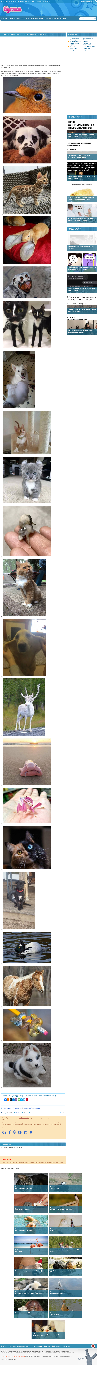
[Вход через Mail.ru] (26, 1133)
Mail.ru (44, 1)
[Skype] (21, 1099)
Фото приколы (74, 38)
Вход (2, 1)
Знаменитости (74, 43)
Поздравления (87, 50)
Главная (4, 18)
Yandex (48, 1)
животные (18, 1108)
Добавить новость (37, 18)
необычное (27, 1108)
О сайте (3, 1346)
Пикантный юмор (75, 41)
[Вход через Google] (20, 1133)
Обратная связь (90, 1)
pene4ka (17, 1112)
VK (32, 1)
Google (40, 1)
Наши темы (86, 48)
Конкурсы (73, 50)
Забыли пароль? (9, 1)
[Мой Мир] (13, 1099)
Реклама (83, 1)
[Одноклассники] (8, 1099)
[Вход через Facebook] (10, 1133)
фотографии (37, 1108)
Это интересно (74, 40)
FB (34, 1)
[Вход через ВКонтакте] (5, 1133)
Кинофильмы (87, 43)
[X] (11, 1099)
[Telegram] (24, 1099)
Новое (46, 18)
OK (37, 1)
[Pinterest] (27, 1099)
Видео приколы (88, 38)
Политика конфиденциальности (18, 1346)
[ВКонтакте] (5, 1099)
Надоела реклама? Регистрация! (18, 18)
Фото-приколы (6, 1108)
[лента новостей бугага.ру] (96, 1)
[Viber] (16, 1099)
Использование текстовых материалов (13, 1356)
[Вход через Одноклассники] (15, 1133)
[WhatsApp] (19, 1099)
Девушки (85, 41)
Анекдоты (86, 40)
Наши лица (73, 48)
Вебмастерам (56, 1346)
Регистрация (16, 1)
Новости (72, 46)
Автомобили (87, 44)
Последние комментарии (57, 18)
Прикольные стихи (89, 46)
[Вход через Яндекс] (32, 1133)
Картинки (72, 44)
